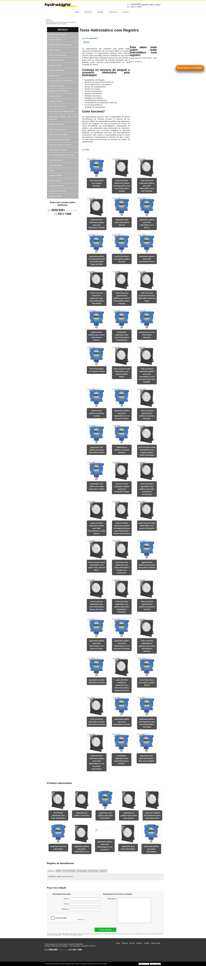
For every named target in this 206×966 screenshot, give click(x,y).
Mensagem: (112, 899)
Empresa (88, 12)
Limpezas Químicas (55, 96)
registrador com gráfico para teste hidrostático (105, 815)
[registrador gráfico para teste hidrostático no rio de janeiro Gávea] (122, 398)
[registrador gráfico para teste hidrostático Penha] (147, 243)
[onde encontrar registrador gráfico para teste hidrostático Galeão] (96, 207)
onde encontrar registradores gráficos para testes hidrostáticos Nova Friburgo (122, 298)
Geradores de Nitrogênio (56, 70)
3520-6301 (136, 4)
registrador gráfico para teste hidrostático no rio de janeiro (104, 845)
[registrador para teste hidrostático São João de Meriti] (146, 743)
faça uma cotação (190, 68)
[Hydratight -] (58, 5)
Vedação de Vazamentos (57, 191)
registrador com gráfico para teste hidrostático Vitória (96, 486)
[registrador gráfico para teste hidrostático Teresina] (122, 706)
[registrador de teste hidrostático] (58, 833)
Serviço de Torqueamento (57, 129)
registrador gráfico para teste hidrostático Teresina (121, 721)
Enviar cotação (105, 930)
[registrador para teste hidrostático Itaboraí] (122, 207)
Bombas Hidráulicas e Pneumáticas (60, 45)
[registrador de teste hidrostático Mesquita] (147, 319)
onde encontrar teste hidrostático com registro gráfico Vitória (121, 373)
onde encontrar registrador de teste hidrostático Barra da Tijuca (146, 297)
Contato (126, 12)
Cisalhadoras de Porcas (56, 60)
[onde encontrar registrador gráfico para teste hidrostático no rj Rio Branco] (96, 510)
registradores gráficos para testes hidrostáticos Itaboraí (96, 336)
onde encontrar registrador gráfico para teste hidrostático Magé (121, 488)
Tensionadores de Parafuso (58, 150)
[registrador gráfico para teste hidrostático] (151, 833)
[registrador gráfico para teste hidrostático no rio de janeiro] (105, 833)
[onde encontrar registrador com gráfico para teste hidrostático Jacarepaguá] (147, 471)
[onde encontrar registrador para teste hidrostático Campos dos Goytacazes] (122, 549)
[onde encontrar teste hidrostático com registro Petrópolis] (147, 510)
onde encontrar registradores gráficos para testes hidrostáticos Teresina (147, 646)
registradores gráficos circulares (81, 814)
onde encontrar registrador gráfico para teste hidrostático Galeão (97, 224)
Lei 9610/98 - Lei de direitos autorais (72, 935)
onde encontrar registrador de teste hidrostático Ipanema (96, 721)
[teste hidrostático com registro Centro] (96, 356)
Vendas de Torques (55, 196)
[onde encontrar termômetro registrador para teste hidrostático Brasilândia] (96, 280)
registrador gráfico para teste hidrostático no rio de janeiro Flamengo (121, 644)
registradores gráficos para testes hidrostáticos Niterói (146, 564)
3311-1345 (136, 6)
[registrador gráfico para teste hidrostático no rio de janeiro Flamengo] (122, 628)
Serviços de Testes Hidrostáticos (59, 140)
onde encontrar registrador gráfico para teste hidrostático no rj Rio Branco (96, 528)
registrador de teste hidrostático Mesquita (147, 334)
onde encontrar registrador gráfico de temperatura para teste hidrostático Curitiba (122, 186)
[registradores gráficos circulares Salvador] (122, 434)
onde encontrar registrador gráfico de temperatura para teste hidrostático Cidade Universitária (121, 528)
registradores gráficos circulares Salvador (121, 449)
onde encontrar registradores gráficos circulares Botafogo (146, 414)
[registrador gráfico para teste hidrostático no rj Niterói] (147, 207)
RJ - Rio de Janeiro (69, 871)
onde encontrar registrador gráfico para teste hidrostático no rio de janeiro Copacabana (96, 762)
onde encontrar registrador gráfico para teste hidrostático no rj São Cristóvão (146, 186)
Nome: (66, 899)
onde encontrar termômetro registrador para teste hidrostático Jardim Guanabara (121, 685)
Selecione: (51, 871)
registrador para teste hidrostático (128, 847)
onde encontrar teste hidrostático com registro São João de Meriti (96, 566)
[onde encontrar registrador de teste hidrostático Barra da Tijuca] (147, 280)
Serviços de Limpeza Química (58, 134)
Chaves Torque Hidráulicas (57, 55)
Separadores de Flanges (56, 124)
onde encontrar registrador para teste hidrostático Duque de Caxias (96, 605)
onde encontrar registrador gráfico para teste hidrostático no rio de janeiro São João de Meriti (147, 375)
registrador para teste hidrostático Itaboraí (122, 222)
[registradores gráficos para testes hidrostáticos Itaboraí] (96, 319)
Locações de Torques (56, 101)
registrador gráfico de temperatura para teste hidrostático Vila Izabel (147, 723)
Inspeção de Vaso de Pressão (58, 91)
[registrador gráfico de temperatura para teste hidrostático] (152, 800)
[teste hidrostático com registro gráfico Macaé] (147, 667)
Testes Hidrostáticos (55, 160)
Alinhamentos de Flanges (57, 34)
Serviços (113, 12)
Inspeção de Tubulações (56, 86)
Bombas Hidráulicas (55, 40)
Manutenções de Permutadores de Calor (62, 111)
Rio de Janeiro (82, 871)
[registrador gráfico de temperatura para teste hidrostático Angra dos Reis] (96, 243)
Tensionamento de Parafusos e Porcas (61, 155)
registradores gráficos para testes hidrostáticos (129, 815)
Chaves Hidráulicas (55, 50)
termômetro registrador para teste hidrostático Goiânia (121, 760)
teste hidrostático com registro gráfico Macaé (147, 682)
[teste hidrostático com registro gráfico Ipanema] (122, 243)
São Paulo (103, 871)
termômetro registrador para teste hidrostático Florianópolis (122, 336)
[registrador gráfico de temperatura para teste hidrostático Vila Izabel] (147, 706)
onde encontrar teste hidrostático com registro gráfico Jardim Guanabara (146, 451)
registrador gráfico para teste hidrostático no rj (81, 849)
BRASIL (58, 871)
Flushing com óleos (55, 65)
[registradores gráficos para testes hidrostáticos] (129, 800)
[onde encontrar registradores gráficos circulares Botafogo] (147, 398)
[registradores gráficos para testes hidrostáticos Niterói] (147, 549)
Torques (51, 170)
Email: (66, 904)
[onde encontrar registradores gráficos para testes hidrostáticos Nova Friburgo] (122, 280)
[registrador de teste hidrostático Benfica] (96, 667)
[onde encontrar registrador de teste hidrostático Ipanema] (96, 706)
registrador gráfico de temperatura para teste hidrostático (152, 815)
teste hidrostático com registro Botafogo (96, 183)
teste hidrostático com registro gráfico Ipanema (121, 259)
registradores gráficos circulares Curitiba (96, 413)
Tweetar (86, 42)
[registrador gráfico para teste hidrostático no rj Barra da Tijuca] (96, 628)
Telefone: (65, 909)
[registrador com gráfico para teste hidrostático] (105, 800)
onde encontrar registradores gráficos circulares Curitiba (146, 605)
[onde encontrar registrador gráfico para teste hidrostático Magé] (122, 471)
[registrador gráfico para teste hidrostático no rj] (81, 833)
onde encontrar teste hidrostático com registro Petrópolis (146, 525)
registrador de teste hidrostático (58, 847)
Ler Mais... (86, 150)
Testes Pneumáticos (55, 165)
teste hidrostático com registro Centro (96, 370)
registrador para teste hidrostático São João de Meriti (146, 758)
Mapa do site (155, 943)
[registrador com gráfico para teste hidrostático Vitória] (96, 471)
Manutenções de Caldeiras (57, 106)
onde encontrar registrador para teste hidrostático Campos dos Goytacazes (122, 567)
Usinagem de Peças (55, 181)
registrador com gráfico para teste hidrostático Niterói (96, 449)
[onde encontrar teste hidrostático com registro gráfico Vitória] (122, 356)
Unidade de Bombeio (55, 175)
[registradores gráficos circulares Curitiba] (96, 398)
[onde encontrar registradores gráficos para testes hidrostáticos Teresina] (147, 628)
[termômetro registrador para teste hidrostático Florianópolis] (122, 319)
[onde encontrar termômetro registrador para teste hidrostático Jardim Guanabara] (122, 667)
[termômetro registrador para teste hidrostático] (58, 800)
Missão (100, 12)
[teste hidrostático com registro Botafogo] (96, 168)
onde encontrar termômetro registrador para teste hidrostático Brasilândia (96, 298)
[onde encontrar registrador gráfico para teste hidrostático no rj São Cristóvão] (147, 168)
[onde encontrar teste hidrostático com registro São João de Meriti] (96, 549)
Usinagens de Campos (56, 186)
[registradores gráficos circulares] (82, 800)
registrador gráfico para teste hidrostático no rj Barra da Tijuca (96, 644)
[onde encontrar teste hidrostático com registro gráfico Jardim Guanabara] (147, 434)
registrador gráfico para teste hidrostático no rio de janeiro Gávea (121, 414)
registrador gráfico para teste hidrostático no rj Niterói (146, 224)
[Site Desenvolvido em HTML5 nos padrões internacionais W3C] (144, 964)
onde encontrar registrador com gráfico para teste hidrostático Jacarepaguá (147, 489)
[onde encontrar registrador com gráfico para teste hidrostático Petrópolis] (122, 588)
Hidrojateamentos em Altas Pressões (61, 81)
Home (77, 12)
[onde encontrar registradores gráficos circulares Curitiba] (147, 588)
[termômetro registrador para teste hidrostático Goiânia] (121, 743)
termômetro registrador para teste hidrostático (58, 815)
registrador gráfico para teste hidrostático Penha (147, 259)
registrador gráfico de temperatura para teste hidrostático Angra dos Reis (96, 260)
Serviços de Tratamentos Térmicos (60, 145)
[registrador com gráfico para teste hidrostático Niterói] (96, 434)
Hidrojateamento (54, 75)
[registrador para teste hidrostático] (128, 833)
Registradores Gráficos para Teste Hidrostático (63, 118)
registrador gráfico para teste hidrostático (151, 849)
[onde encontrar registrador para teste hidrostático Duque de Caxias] (96, 588)
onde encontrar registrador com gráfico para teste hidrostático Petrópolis (122, 606)
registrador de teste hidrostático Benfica (96, 681)
